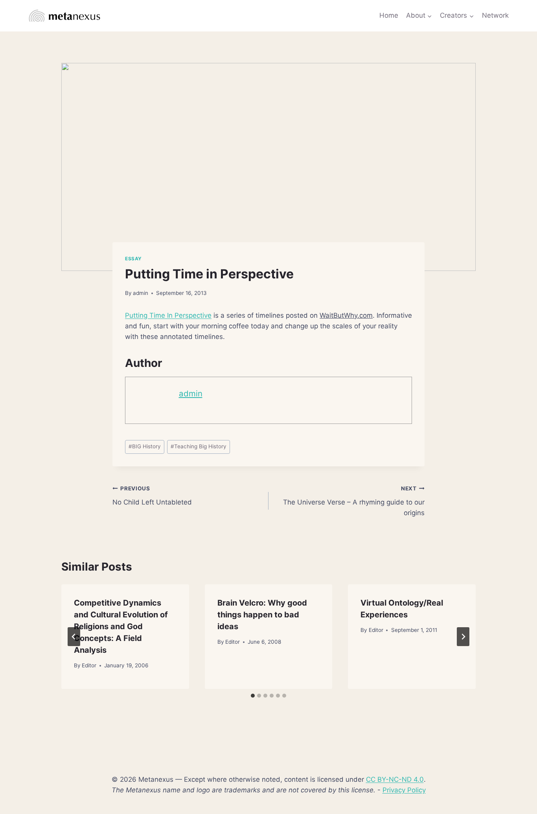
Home (388, 15)
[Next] (463, 636)
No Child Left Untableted (152, 495)
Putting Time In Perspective (168, 315)
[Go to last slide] (74, 636)
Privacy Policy (404, 790)
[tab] (253, 696)
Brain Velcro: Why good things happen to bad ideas (262, 614)
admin (140, 293)
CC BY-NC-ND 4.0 (395, 779)
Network (495, 15)
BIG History (145, 446)
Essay (133, 259)
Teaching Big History (198, 446)
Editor (89, 665)
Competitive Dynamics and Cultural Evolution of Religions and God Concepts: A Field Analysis (121, 626)
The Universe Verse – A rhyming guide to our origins (354, 501)
